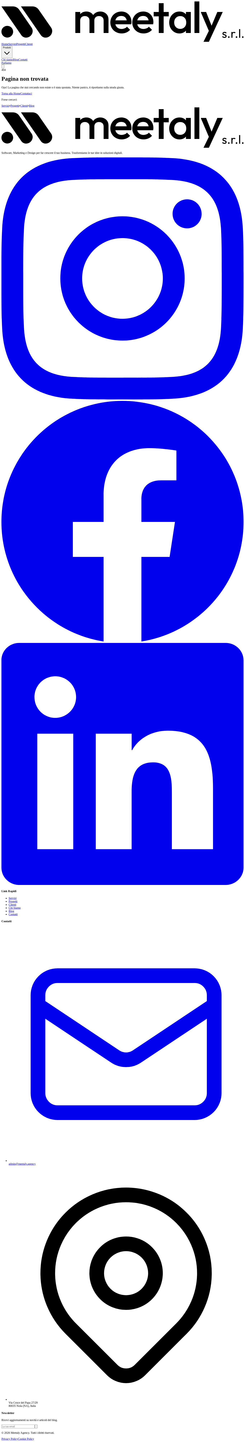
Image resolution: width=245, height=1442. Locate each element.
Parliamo (6, 62)
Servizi (12, 44)
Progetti (20, 44)
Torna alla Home (10, 93)
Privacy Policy (9, 1438)
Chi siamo (7, 59)
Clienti (29, 44)
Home (4, 44)
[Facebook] (122, 641)
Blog (15, 59)
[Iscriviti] (36, 1426)
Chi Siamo (15, 907)
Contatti (22, 59)
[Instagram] (122, 398)
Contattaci (26, 93)
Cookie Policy (26, 1438)
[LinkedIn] (122, 883)
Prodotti (7, 47)
